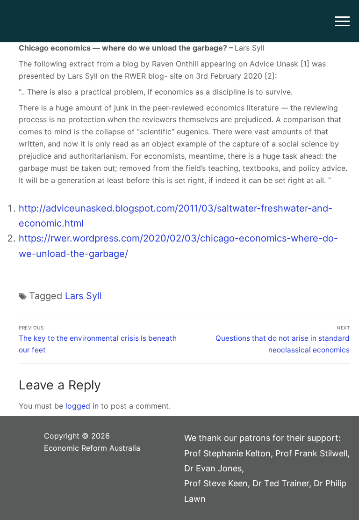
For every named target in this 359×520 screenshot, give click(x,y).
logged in (82, 405)
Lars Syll (83, 295)
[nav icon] (342, 21)
